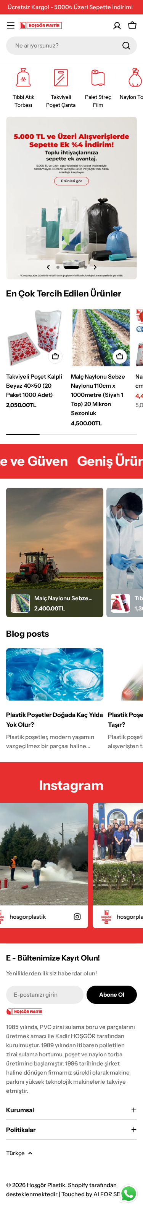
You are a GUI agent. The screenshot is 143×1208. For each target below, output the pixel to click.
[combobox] (71, 45)
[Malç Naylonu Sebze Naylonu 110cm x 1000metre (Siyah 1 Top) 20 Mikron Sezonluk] (101, 338)
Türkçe (15, 1153)
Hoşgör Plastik (46, 1185)
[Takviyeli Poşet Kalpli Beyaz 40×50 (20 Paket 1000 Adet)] (36, 338)
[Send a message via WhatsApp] (128, 1193)
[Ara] (126, 45)
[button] (57, 267)
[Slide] (71, 198)
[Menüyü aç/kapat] (10, 25)
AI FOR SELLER (114, 1194)
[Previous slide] (48, 267)
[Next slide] (95, 267)
